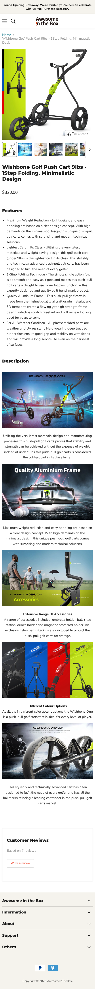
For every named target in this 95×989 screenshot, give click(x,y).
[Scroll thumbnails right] (88, 150)
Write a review (20, 863)
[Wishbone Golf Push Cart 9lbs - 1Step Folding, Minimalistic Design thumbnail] (9, 149)
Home (6, 35)
